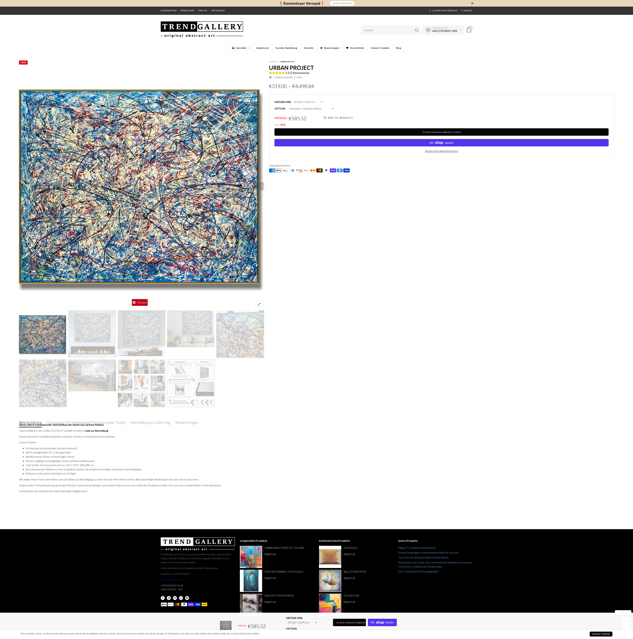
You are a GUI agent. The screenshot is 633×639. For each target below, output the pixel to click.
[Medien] (259, 304)
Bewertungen (187, 10)
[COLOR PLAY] (330, 605)
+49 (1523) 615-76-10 (172, 585)
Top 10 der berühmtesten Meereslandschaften (423, 557)
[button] (21, 186)
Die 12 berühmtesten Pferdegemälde (418, 571)
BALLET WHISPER (355, 571)
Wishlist (468, 10)
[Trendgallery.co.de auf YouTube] (187, 598)
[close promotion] (472, 3)
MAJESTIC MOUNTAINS (279, 595)
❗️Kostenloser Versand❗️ (302, 3)
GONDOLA (350, 547)
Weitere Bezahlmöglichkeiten (441, 151)
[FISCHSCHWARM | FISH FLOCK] (251, 581)
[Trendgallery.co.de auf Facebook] (163, 598)
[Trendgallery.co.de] (202, 29)
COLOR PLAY (351, 595)
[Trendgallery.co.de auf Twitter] (169, 598)
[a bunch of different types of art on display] (191, 383)
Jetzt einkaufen (342, 3)
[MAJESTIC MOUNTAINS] (251, 605)
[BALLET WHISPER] (330, 581)
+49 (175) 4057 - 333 (171, 589)
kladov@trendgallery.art (172, 579)
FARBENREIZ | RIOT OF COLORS (284, 547)
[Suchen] (417, 30)
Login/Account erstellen (444, 10)
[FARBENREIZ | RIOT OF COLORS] (251, 557)
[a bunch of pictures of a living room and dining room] (141, 383)
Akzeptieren (601, 634)
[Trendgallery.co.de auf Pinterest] (175, 598)
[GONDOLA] (330, 557)
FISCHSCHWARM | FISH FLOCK (284, 571)
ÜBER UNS (202, 10)
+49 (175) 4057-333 (444, 31)
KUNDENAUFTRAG (169, 10)
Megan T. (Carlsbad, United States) (417, 547)
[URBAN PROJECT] (141, 186)
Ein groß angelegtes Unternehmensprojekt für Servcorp (428, 552)
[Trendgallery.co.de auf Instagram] (181, 598)
